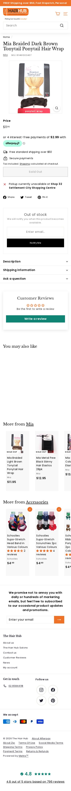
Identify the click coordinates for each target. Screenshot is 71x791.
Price (7, 121)
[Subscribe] (59, 620)
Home (6, 37)
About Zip (9, 743)
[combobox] (35, 25)
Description (12, 261)
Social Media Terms (51, 743)
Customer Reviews (14, 657)
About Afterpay (41, 738)
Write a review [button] (35, 319)
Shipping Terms (12, 747)
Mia (5, 55)
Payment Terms (13, 751)
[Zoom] (56, 108)
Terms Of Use (27, 743)
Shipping (25, 163)
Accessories (37, 502)
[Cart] (57, 14)
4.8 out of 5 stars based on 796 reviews (35, 782)
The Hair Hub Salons (15, 647)
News (6, 662)
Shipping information (19, 270)
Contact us (10, 652)
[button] (15, 551)
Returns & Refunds (37, 751)
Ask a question (14, 279)
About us (8, 642)
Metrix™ (23, 756)
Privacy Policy (34, 747)
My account (10, 667)
